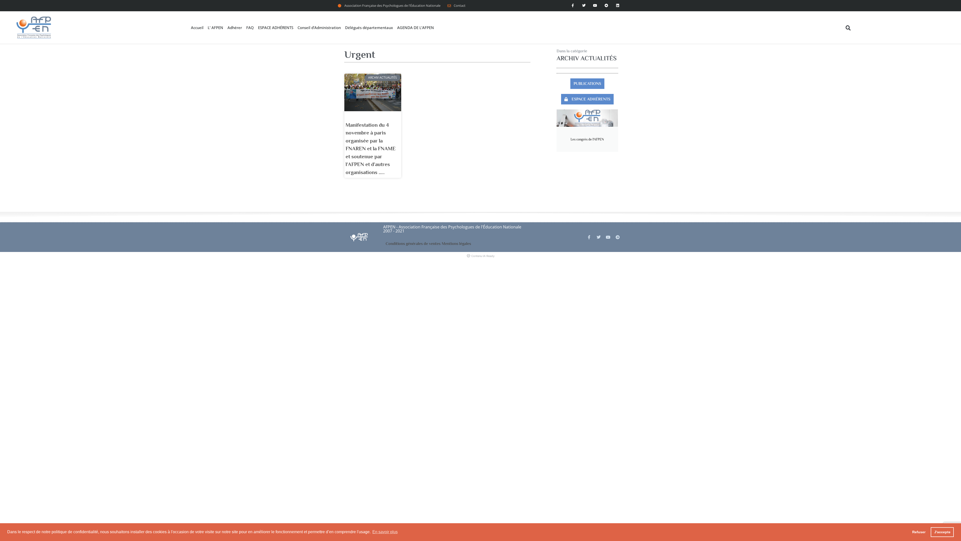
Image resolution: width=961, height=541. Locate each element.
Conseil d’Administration (319, 27)
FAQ (250, 27)
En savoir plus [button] (385, 532)
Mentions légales (456, 243)
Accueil (197, 27)
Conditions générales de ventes (413, 243)
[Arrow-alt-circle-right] (606, 5)
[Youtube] (595, 5)
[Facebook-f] (572, 5)
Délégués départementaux (369, 27)
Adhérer (234, 27)
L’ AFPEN (215, 27)
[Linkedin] (617, 5)
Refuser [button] (918, 532)
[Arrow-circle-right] (618, 237)
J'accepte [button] (942, 532)
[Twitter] (584, 5)
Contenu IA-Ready (483, 256)
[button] (848, 28)
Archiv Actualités (587, 58)
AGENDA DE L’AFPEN (415, 27)
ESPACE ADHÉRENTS (275, 27)
